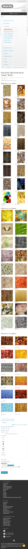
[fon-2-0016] (21, 184)
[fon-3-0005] (7, 242)
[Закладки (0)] (22, 1)
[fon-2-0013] (7, 170)
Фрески (4, 505)
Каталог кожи (7, 40)
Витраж (5, 53)
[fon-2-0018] (21, 197)
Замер (4, 490)
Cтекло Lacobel (6, 510)
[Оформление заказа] (25, 1)
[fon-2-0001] (7, 90)
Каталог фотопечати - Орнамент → (8, 420)
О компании (5, 483)
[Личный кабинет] (20, 1)
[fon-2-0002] (21, 90)
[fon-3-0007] (7, 255)
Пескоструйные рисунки (8, 506)
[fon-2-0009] (7, 144)
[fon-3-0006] (21, 242)
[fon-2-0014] (21, 170)
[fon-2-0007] (7, 130)
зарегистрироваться (14, 433)
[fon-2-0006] (21, 117)
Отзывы (5, 61)
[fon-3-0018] (21, 322)
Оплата (4, 491)
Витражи (5, 503)
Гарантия (5, 496)
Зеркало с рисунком (8, 50)
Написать (5, 472)
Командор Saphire (6, 525)
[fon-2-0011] (7, 157)
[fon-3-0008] (21, 255)
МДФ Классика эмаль (9, 20)
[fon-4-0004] (21, 354)
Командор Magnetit (7, 521)
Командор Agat (6, 522)
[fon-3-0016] (21, 309)
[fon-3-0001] (7, 215)
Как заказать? (5, 489)
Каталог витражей (8, 33)
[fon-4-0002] (21, 340)
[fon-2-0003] (7, 104)
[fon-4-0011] (7, 407)
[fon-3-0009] (7, 269)
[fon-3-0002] (21, 215)
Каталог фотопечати (9, 31)
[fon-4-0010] (21, 394)
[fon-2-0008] (21, 130)
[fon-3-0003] (7, 229)
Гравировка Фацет (8, 56)
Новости (4, 485)
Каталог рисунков (8, 38)
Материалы (8, 67)
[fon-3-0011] (7, 282)
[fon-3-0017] (7, 322)
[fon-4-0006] (21, 367)
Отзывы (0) (4, 422)
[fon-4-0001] (7, 340)
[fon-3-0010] (21, 269)
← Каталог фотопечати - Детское (7, 419)
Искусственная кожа (7, 507)
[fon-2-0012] (21, 157)
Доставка (5, 493)
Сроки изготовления (7, 487)
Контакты (6, 64)
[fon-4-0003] (7, 354)
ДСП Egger (5, 509)
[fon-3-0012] (21, 282)
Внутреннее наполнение (8, 511)
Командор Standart (7, 518)
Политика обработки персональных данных (12, 497)
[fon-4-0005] (7, 367)
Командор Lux (6, 519)
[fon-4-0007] (7, 381)
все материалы (6, 513)
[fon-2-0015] (7, 184)
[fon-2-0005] (7, 117)
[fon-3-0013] (7, 295)
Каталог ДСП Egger (8, 36)
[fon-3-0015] (7, 309)
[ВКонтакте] (14, 540)
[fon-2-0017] (7, 197)
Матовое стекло (8, 47)
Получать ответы (4, 466)
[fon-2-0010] (21, 144)
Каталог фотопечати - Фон (19, 67)
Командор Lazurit (6, 523)
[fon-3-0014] (21, 295)
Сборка (4, 494)
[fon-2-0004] (21, 104)
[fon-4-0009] (7, 394)
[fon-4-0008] (21, 381)
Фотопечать (7, 23)
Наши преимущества (7, 486)
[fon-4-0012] (21, 407)
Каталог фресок (7, 42)
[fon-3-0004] (21, 229)
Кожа (5, 59)
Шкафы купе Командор (12, 543)
